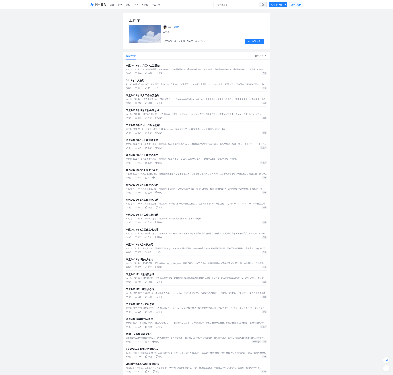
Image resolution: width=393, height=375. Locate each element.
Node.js (256, 341)
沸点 (120, 4)
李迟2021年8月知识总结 (139, 319)
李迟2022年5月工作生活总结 (142, 199)
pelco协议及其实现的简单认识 (142, 348)
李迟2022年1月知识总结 (139, 259)
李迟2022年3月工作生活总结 (142, 229)
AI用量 (145, 4)
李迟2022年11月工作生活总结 (142, 110)
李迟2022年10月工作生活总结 (143, 125)
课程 (128, 4)
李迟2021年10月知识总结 (140, 304)
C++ (264, 371)
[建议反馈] (386, 360)
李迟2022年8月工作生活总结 (142, 155)
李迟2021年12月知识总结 (140, 274)
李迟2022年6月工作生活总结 (142, 184)
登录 (296, 4)
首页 (112, 4)
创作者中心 (276, 4)
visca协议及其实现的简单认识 (142, 363)
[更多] (386, 368)
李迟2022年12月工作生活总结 (143, 95)
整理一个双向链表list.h (138, 333)
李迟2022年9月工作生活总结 (142, 140)
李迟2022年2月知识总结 (139, 244)
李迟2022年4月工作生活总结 (142, 214)
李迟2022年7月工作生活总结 (142, 169)
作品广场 (156, 4)
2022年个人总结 (135, 80)
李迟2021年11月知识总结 (140, 289)
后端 (264, 73)
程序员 (263, 148)
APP (136, 4)
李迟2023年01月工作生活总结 (143, 65)
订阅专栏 (256, 41)
